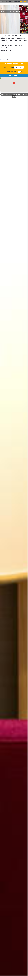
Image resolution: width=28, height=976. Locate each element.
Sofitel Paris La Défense (20, 4)
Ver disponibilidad (14, 75)
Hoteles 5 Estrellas (11, 4)
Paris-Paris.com (3, 4)
